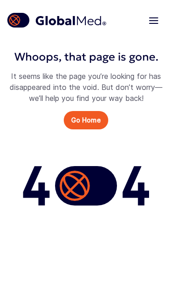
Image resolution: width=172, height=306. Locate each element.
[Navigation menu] (154, 20)
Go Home (86, 120)
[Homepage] (57, 20)
